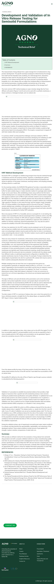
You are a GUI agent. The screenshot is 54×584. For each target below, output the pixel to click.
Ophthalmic (40, 553)
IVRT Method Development (12, 62)
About (20, 549)
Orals (38, 556)
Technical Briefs (6, 11)
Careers (21, 551)
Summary (7, 65)
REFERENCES (8, 67)
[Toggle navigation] (44, 4)
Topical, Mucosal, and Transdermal (42, 559)
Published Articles (23, 556)
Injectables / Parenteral (43, 551)
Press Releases (23, 553)
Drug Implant (40, 549)
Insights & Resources (24, 558)
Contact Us (22, 561)
